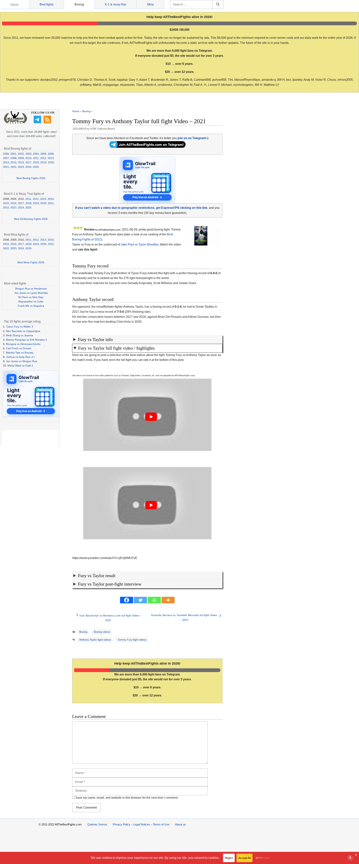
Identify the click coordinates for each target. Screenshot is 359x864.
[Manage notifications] (350, 858)
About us (180, 824)
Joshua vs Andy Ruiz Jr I (20, 356)
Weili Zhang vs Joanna (19, 335)
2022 (13, 166)
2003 (28, 153)
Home (14, 4)
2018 (36, 162)
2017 (28, 162)
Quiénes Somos (97, 824)
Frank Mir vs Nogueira (31, 305)
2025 (36, 166)
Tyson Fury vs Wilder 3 (19, 326)
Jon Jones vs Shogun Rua (21, 361)
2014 (6, 162)
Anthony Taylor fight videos (95, 639)
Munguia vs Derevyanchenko (23, 343)
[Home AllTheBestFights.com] (15, 122)
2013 (51, 158)
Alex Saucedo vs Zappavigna (23, 331)
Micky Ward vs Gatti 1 (20, 365)
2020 (51, 162)
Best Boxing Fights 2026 (30, 178)
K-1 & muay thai (115, 4)
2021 (6, 166)
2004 (36, 153)
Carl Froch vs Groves (18, 348)
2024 (28, 166)
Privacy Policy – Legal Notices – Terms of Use (141, 824)
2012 (43, 158)
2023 (21, 166)
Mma (150, 4)
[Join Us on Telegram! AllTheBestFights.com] (147, 147)
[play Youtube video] (151, 417)
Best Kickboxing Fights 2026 (31, 218)
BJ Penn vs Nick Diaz (30, 297)
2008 (13, 158)
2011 (36, 158)
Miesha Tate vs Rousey (19, 352)
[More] (168, 600)
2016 (21, 162)
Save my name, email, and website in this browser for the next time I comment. (126, 797)
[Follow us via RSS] (48, 122)
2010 (28, 158)
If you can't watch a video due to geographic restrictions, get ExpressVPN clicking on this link (141, 207)
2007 (6, 158)
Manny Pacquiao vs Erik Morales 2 (26, 339)
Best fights (46, 4)
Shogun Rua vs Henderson (31, 288)
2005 (43, 153)
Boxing (79, 4)
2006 (51, 153)
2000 (6, 153)
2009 (21, 158)
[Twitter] (140, 600)
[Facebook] (126, 600)
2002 (21, 153)
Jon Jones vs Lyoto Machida (31, 292)
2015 (13, 162)
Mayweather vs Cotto (30, 301)
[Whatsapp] (154, 600)
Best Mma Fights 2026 (31, 262)
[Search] (217, 4)
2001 (13, 153)
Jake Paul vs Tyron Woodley (139, 244)
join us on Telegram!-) (193, 138)
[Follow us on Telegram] (38, 122)
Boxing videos (102, 631)
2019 (43, 162)
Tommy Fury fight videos (132, 639)
